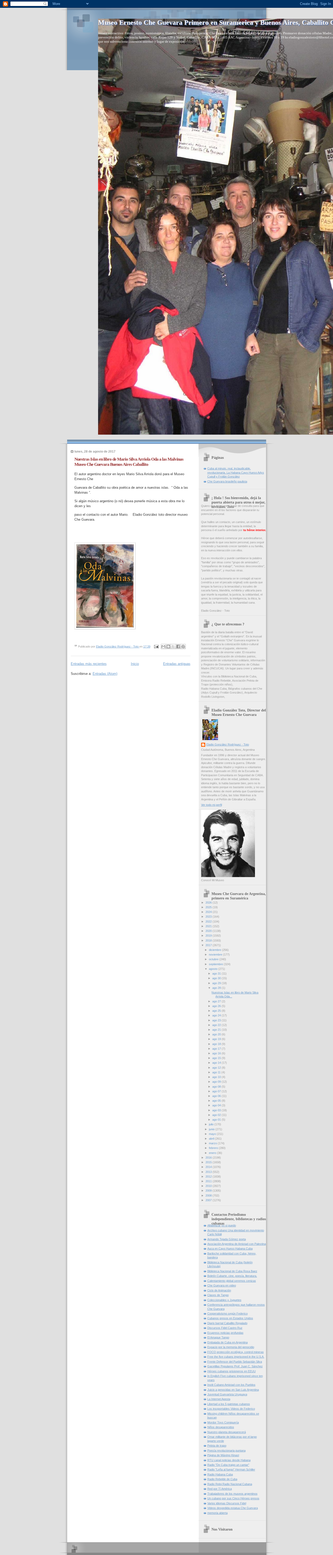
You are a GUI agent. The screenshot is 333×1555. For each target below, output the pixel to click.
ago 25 (217, 1010)
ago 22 (217, 1025)
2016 (209, 1157)
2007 (209, 1200)
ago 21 (217, 1029)
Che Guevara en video (221, 1285)
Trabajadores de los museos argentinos (232, 1493)
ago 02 (217, 1114)
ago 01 (217, 1119)
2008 (209, 1195)
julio (211, 1124)
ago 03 (217, 1110)
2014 (209, 1166)
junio (212, 1129)
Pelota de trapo (216, 1445)
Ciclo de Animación (219, 1290)
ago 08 (217, 1086)
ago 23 (217, 1020)
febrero (214, 1147)
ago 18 (217, 1044)
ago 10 (217, 1077)
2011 (209, 1181)
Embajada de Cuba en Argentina (227, 1342)
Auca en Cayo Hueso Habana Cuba (230, 1248)
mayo (213, 1133)
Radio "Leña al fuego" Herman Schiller (231, 1469)
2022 (209, 921)
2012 (209, 1176)
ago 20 (217, 1034)
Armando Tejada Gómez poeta (226, 1239)
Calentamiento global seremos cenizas (231, 1280)
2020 (209, 930)
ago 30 (217, 978)
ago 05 (217, 1100)
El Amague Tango (218, 1337)
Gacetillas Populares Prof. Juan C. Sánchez (235, 1366)
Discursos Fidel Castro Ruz (224, 1327)
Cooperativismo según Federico (227, 1313)
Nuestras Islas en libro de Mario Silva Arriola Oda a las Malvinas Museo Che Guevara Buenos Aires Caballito (128, 462)
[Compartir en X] (173, 646)
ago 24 (217, 1015)
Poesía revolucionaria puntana (226, 1450)
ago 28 (217, 987)
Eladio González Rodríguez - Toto (227, 744)
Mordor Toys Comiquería (223, 1422)
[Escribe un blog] (168, 646)
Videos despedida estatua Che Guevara (232, 1508)
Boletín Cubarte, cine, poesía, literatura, (232, 1275)
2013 (209, 1171)
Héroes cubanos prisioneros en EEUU (231, 1371)
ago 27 (217, 1001)
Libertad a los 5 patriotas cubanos (228, 1404)
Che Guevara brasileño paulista (227, 481)
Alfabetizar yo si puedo (221, 1225)
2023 (209, 916)
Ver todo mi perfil (211, 804)
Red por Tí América (219, 1488)
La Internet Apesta (218, 1399)
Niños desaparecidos (220, 1427)
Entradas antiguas (176, 664)
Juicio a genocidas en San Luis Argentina (233, 1389)
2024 (209, 911)
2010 (209, 1185)
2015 (209, 1162)
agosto (213, 968)
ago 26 (217, 1006)
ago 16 (217, 1053)
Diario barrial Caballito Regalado (227, 1323)
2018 (209, 940)
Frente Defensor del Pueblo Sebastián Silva (234, 1361)
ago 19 (217, 1039)
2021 (209, 926)
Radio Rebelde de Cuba (222, 1479)
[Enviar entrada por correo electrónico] (156, 646)
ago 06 (217, 1095)
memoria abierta (217, 1512)
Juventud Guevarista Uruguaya (227, 1394)
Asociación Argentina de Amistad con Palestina (236, 1243)
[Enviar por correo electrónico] (163, 646)
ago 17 (217, 1048)
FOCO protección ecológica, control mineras (235, 1352)
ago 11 (216, 1072)
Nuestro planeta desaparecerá (226, 1432)
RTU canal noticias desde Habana (229, 1460)
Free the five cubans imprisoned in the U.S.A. (235, 1356)
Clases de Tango (218, 1295)
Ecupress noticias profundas (225, 1332)
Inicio (135, 664)
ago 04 (217, 1105)
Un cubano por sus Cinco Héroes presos (233, 1498)
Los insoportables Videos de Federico (231, 1408)
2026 (209, 902)
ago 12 (217, 1067)
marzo (213, 1143)
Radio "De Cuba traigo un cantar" (228, 1464)
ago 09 (217, 1081)
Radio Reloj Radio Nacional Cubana (229, 1484)
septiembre (216, 964)
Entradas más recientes (89, 664)
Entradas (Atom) (105, 674)
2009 (209, 1190)
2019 (209, 935)
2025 (209, 907)
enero (213, 1152)
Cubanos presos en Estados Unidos (230, 1318)
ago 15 (217, 1058)
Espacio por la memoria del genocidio (230, 1347)
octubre (214, 959)
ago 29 (217, 983)
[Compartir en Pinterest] (183, 646)
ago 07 (217, 1091)
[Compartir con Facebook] (178, 646)
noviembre (216, 954)
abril (212, 1138)
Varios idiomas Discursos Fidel (226, 1503)
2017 (209, 945)
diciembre (215, 949)
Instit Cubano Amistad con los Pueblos (231, 1384)
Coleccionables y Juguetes (224, 1300)
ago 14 (217, 1062)
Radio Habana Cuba (220, 1474)
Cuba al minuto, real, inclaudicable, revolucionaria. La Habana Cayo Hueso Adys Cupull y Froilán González (235, 472)
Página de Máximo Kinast (223, 1455)
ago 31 (217, 973)
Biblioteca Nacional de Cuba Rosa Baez (232, 1271)
